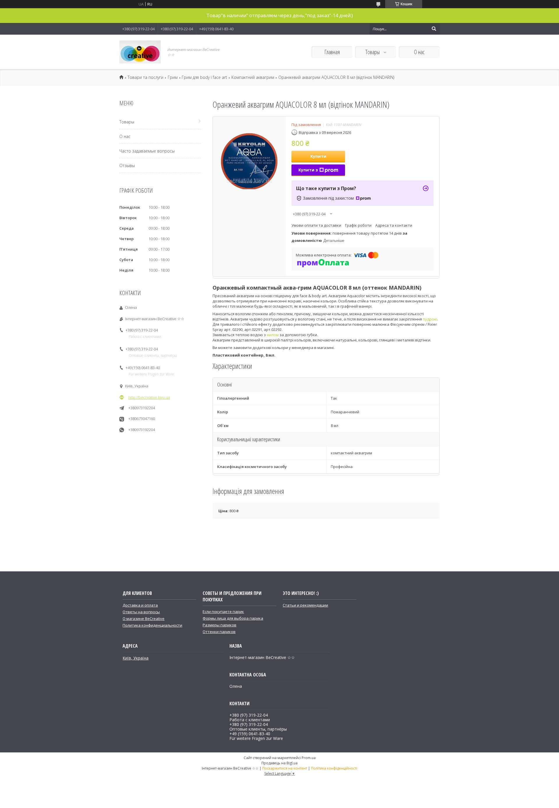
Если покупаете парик (223, 611)
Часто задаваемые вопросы (147, 151)
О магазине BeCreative (143, 618)
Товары (373, 52)
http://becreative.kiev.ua (149, 397)
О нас (419, 52)
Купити (318, 156)
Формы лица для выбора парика (233, 618)
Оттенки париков (219, 631)
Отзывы (127, 165)
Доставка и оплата (140, 605)
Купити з (308, 170)
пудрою (430, 319)
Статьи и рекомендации (305, 605)
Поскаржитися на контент (284, 768)
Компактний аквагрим (252, 77)
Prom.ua (309, 757)
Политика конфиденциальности (152, 625)
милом (273, 334)
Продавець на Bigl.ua (279, 763)
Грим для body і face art (204, 77)
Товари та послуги (145, 77)
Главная (332, 52)
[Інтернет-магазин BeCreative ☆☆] (140, 51)
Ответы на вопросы (141, 611)
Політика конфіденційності (334, 768)
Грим (173, 77)
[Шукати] (434, 29)
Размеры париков (219, 625)
